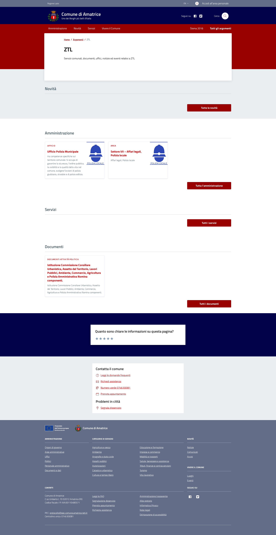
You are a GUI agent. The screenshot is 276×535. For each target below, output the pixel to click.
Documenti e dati (53, 470)
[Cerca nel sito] (225, 15)
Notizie (190, 447)
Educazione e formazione (151, 447)
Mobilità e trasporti (149, 456)
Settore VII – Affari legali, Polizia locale (126, 153)
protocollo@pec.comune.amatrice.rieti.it (68, 513)
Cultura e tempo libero (102, 475)
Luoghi (190, 476)
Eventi (190, 480)
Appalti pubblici (99, 461)
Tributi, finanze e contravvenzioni (155, 465)
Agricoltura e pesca (101, 447)
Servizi (91, 28)
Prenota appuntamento (103, 505)
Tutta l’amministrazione (209, 186)
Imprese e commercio (150, 452)
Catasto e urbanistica (102, 470)
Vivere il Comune (111, 28)
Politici (48, 461)
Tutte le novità (209, 108)
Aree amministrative (54, 452)
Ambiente (97, 452)
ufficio (51, 145)
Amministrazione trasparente (154, 496)
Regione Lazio (53, 3)
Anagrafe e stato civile (103, 456)
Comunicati (192, 452)
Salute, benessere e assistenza (154, 461)
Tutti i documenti (209, 304)
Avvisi (190, 456)
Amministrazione (57, 28)
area (113, 145)
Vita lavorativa (147, 475)
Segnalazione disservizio (103, 501)
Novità (77, 28)
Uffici (47, 456)
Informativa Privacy (149, 505)
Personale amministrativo (57, 465)
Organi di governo (53, 447)
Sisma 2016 (196, 28)
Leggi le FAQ (98, 496)
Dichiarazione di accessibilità (153, 514)
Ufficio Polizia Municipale (62, 152)
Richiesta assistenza (102, 510)
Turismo (143, 470)
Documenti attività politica (63, 259)
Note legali (145, 510)
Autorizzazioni (99, 465)
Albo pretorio (146, 501)
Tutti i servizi (209, 223)
